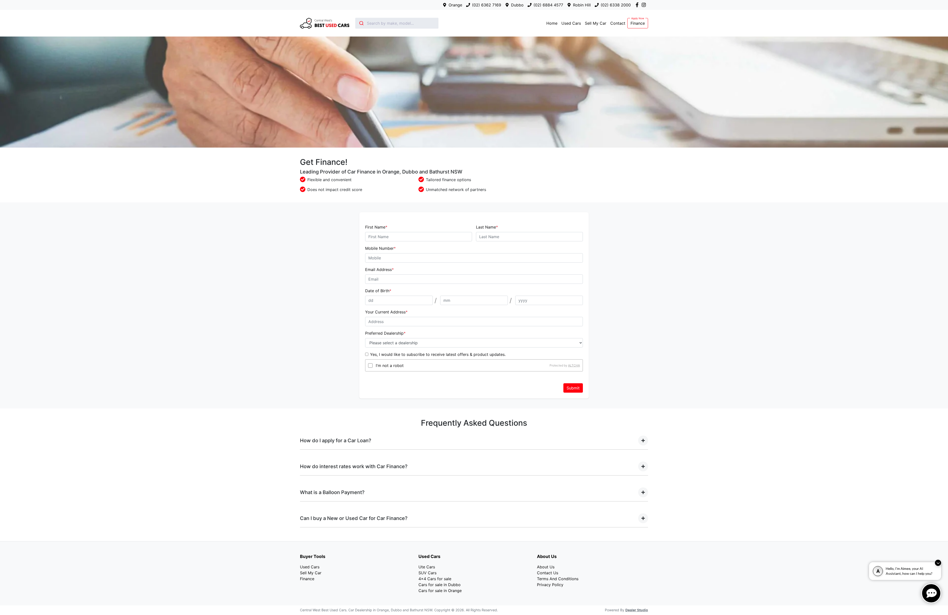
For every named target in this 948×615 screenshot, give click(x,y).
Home (551, 23)
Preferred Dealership (385, 333)
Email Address (379, 269)
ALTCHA (574, 365)
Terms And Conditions (557, 578)
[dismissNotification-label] (938, 563)
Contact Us (547, 572)
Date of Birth (378, 290)
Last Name (487, 227)
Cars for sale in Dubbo (439, 584)
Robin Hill (582, 4)
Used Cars (571, 23)
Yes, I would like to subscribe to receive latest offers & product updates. (438, 354)
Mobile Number (380, 248)
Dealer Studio (636, 610)
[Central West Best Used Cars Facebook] (638, 4)
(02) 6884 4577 (548, 4)
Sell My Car (595, 23)
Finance (638, 23)
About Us (545, 566)
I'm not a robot (390, 365)
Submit (573, 387)
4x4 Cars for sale (434, 578)
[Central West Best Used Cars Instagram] (644, 4)
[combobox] (396, 23)
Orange (455, 4)
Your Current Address (386, 311)
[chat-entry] (931, 593)
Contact (617, 23)
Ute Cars (426, 566)
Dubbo (517, 4)
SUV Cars (427, 572)
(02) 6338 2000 (616, 4)
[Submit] (361, 23)
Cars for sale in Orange (440, 590)
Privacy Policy (550, 584)
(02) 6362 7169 (486, 4)
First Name (376, 227)
